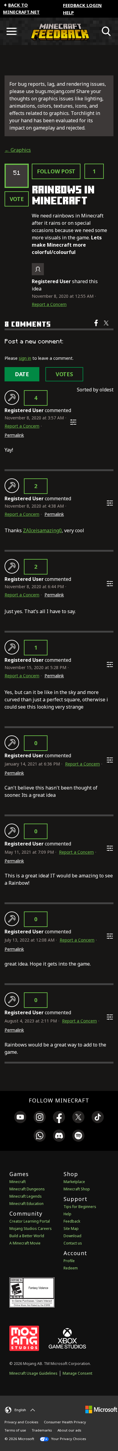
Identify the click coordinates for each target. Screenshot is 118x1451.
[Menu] (11, 31)
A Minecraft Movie (25, 1243)
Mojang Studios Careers (30, 1228)
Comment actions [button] (73, 422)
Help (68, 12)
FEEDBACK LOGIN (82, 5)
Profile (69, 1260)
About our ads (69, 1430)
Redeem (71, 1268)
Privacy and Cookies (21, 1422)
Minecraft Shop (77, 1189)
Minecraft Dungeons (27, 1189)
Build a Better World (26, 1235)
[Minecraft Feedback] (59, 31)
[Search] (106, 31)
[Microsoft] (101, 1409)
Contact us (73, 1243)
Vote (17, 199)
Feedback (72, 1221)
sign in (25, 358)
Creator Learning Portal (29, 1221)
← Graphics (18, 150)
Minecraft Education (26, 1203)
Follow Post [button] (56, 171)
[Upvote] (12, 397)
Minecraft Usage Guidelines (33, 1373)
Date (22, 374)
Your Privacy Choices (68, 1438)
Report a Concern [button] (49, 304)
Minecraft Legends (25, 1196)
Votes (64, 374)
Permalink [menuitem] (14, 435)
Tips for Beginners (80, 1206)
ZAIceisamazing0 (42, 530)
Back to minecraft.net (21, 8)
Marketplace (74, 1181)
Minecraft (17, 1181)
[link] (20, 1118)
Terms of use (15, 1430)
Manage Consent (77, 1373)
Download (72, 1235)
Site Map (71, 1228)
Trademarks (42, 1430)
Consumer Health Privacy (65, 1422)
